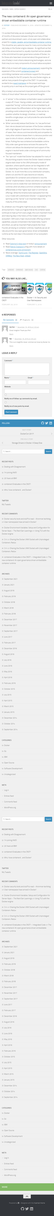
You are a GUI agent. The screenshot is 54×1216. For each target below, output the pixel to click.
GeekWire (43, 253)
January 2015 (9, 712)
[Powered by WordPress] (18, 1203)
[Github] (42, 423)
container (11, 270)
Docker (5, 9)
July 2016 (7, 660)
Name (7, 378)
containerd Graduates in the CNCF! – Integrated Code (24, 557)
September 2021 (10, 579)
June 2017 (8, 637)
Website (7, 387)
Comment (8, 361)
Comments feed (10, 802)
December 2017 (10, 619)
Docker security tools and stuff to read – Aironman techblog (27, 519)
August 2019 (9, 590)
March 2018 (8, 608)
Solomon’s (14, 244)
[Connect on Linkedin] (50, 423)
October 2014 (9, 724)
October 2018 (9, 602)
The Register (33, 253)
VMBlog (9, 256)
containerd (19, 270)
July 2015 (7, 695)
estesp (7, 25)
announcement (41, 244)
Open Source (20, 9)
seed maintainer (20, 83)
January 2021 (9, 585)
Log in (6, 790)
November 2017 (10, 625)
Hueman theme (39, 1203)
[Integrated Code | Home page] (14, 3)
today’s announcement (31, 68)
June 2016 (8, 666)
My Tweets (6, 504)
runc (36, 270)
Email (30, 378)
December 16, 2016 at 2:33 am (28, 327)
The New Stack (18, 256)
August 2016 (9, 654)
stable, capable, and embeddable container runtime (31, 42)
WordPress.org (10, 807)
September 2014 (10, 729)
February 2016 (10, 683)
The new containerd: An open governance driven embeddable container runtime (26, 560)
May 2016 (8, 671)
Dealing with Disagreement (14, 467)
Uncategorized (10, 774)
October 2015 (9, 689)
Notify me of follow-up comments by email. (20, 399)
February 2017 (10, 643)
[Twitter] (46, 423)
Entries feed (9, 796)
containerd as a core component (18, 250)
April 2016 (8, 677)
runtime (42, 270)
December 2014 (10, 718)
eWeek (28, 256)
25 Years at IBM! (10, 478)
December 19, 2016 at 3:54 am (25, 339)
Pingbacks (27, 320)
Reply (11, 334)
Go (5, 751)
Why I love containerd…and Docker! (18, 490)
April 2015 (8, 700)
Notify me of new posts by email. (16, 406)
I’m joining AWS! (10, 472)
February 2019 (10, 596)
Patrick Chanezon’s (17, 247)
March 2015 (8, 706)
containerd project (28, 71)
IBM (11, 9)
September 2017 (10, 631)
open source (29, 270)
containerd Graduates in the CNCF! (17, 484)
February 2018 (10, 614)
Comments (11, 320)
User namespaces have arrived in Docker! (20, 522)
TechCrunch (23, 253)
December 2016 (10, 648)
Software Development (13, 768)
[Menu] (51, 3)
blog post (22, 244)
